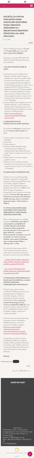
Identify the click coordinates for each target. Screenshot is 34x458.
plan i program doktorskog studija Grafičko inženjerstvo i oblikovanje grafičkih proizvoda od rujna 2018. (16, 271)
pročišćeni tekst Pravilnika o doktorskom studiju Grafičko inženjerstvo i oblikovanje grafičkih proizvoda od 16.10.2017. (16, 261)
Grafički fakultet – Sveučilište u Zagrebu (17, 5)
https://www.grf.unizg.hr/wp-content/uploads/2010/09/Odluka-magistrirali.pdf (15, 115)
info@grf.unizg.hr (11, 443)
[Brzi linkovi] (30, 454)
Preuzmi (16, 361)
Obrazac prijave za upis (6, 361)
